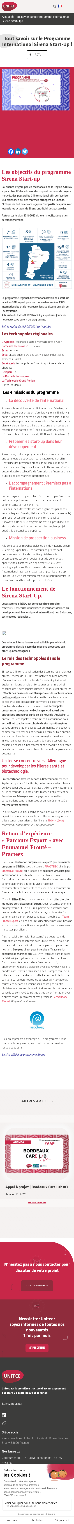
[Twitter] (25, 151)
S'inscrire (37, 1348)
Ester (5, 350)
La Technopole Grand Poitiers (19, 380)
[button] (69, 7)
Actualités (8, 16)
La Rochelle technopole (15, 376)
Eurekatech (8, 363)
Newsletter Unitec (36, 1319)
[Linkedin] (18, 151)
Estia (5, 355)
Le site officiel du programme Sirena (23, 1054)
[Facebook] (11, 151)
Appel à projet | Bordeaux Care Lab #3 (36, 1187)
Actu (38, 54)
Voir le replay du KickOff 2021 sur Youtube (26, 326)
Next (72, 1175)
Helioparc (7, 372)
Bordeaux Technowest (15, 346)
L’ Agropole (8, 342)
